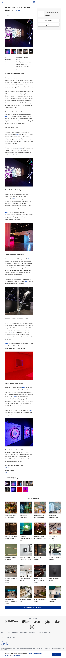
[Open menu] (2, 2)
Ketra (26, 281)
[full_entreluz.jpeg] (7, 51)
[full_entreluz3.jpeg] (31, 51)
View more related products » (33, 608)
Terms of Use (32, 653)
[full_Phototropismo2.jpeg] (13, 489)
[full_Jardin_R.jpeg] (25, 489)
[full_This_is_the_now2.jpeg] (13, 51)
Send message (48, 43)
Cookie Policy (16, 655)
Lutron (17, 10)
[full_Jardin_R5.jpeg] (19, 489)
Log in (62, 2)
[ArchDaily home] (33, 2)
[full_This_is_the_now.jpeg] (19, 51)
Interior (7, 467)
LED (6, 472)
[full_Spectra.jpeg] (25, 51)
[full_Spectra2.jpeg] (7, 489)
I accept (56, 655)
